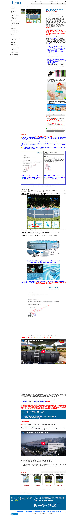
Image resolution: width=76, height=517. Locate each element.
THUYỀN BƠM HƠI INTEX (15, 27)
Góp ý (64, 114)
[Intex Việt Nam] (17, 3)
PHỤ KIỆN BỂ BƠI (13, 18)
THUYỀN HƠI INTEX (14, 28)
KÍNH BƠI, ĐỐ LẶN (14, 34)
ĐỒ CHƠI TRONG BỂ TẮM (15, 15)
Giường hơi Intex (23, 499)
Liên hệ (63, 3)
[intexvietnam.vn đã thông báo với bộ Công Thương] (14, 514)
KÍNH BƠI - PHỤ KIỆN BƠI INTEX (15, 32)
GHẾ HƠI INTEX (13, 44)
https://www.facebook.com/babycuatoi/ (28, 424)
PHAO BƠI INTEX (13, 20)
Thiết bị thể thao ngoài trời (35, 513)
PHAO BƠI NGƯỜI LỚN (14, 25)
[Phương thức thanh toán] (60, 131)
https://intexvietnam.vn (54, 63)
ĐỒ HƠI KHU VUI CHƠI (14, 52)
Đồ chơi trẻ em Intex (17, 499)
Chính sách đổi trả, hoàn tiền (56, 511)
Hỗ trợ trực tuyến (34, 1)
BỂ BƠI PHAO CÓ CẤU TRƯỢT (14, 12)
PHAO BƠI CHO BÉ (14, 22)
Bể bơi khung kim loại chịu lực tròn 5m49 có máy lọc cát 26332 (48, 475)
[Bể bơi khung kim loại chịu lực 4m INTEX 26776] (60, 479)
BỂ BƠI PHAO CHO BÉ (14, 8)
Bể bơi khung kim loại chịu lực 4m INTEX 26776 (60, 475)
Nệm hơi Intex (18, 497)
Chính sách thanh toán (36, 511)
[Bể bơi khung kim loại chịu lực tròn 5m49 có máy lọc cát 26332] (48, 479)
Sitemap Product (43, 509)
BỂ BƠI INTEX (12, 6)
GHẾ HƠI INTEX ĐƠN (14, 46)
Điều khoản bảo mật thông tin (19, 511)
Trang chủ (34, 3)
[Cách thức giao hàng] (51, 131)
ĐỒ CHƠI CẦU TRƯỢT (14, 49)
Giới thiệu (53, 3)
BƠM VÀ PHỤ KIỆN (14, 36)
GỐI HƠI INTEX (13, 42)
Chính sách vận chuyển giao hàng (45, 511)
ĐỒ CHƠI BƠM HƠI (14, 51)
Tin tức (58, 3)
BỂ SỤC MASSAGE (14, 17)
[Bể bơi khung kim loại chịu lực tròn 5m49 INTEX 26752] (23, 13)
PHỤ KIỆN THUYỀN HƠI (14, 30)
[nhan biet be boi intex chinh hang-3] (43, 184)
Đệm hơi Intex (23, 497)
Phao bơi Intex (15, 498)
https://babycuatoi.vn (56, 61)
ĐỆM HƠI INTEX (13, 39)
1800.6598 (29, 401)
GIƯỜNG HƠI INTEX (14, 41)
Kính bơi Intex (27, 498)
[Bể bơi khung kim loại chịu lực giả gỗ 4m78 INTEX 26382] (37, 479)
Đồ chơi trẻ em (15, 500)
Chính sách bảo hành (28, 511)
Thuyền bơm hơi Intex (21, 498)
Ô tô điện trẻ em (50, 513)
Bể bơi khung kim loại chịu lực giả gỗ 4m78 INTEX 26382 (37, 475)
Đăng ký (40, 1)
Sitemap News (38, 509)
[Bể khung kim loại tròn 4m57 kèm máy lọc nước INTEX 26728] (26, 479)
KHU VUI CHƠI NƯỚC (14, 54)
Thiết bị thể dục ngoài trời (43, 513)
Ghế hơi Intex (27, 497)
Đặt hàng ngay (50, 114)
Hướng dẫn (47, 3)
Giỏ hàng (51, 1)
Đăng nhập (44, 1)
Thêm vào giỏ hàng (58, 114)
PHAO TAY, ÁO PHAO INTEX (15, 23)
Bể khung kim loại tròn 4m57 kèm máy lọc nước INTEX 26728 (26, 475)
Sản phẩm (40, 3)
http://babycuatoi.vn (43, 465)
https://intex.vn (52, 62)
